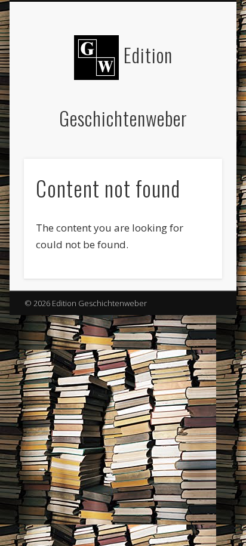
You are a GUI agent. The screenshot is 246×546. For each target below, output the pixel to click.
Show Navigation (193, 106)
